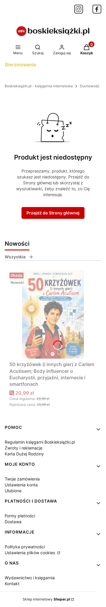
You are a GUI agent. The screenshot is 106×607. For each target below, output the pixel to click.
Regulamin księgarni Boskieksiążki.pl (40, 441)
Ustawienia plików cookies (30, 552)
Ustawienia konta (21, 484)
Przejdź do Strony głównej (53, 212)
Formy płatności (20, 515)
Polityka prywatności (25, 546)
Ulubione (13, 490)
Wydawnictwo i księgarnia (30, 577)
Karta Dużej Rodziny (24, 453)
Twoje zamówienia (22, 478)
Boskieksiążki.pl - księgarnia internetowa (39, 86)
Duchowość (90, 86)
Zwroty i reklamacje (23, 447)
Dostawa (13, 521)
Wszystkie (15, 256)
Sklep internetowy (46, 599)
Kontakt (12, 583)
